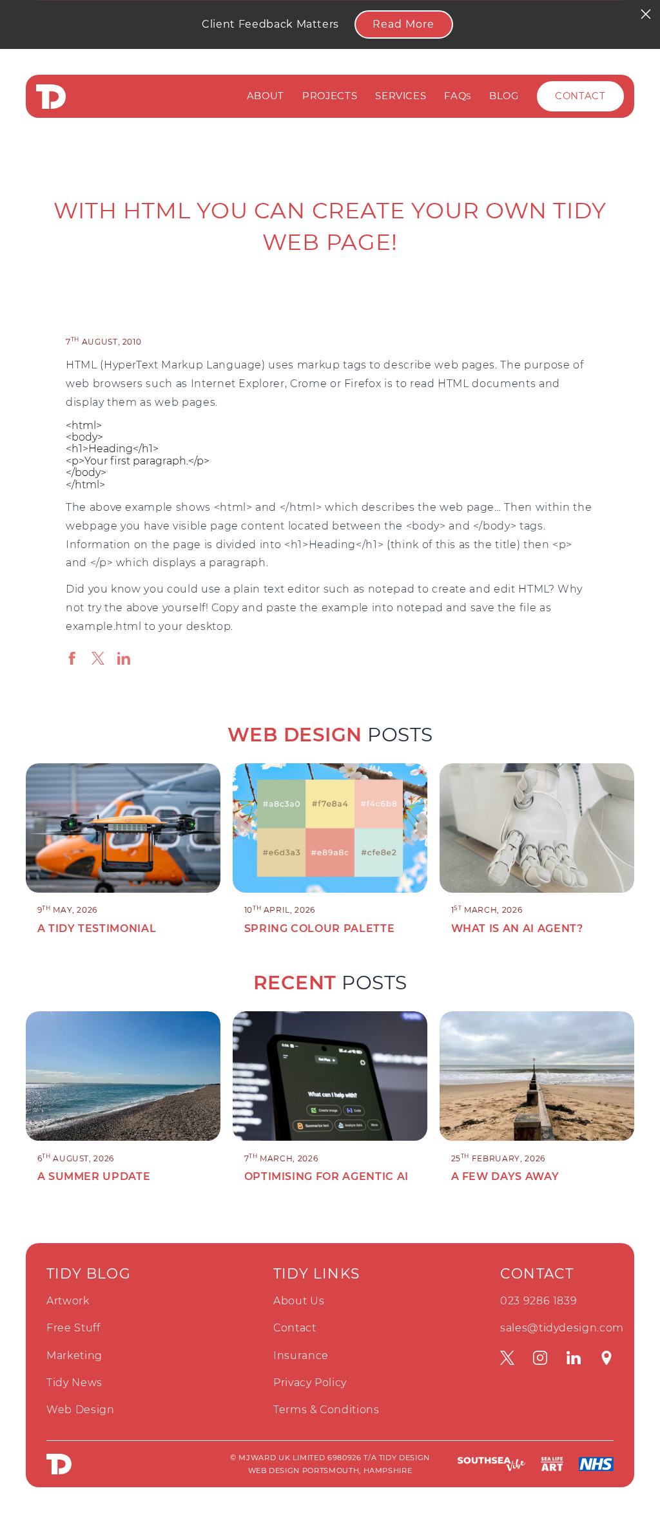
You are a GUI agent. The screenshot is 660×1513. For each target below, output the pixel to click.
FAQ (457, 96)
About (265, 96)
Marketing (74, 1355)
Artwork (68, 1301)
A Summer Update (94, 1176)
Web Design (80, 1410)
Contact (580, 96)
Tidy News (74, 1382)
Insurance (301, 1355)
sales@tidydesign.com (562, 1328)
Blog (504, 96)
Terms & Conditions (326, 1410)
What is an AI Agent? (517, 928)
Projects (329, 96)
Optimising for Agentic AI (326, 1176)
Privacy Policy (310, 1382)
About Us (298, 1301)
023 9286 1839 (538, 1301)
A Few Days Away (505, 1176)
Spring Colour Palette (319, 928)
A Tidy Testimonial (97, 928)
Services (400, 96)
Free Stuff (73, 1328)
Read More (403, 24)
